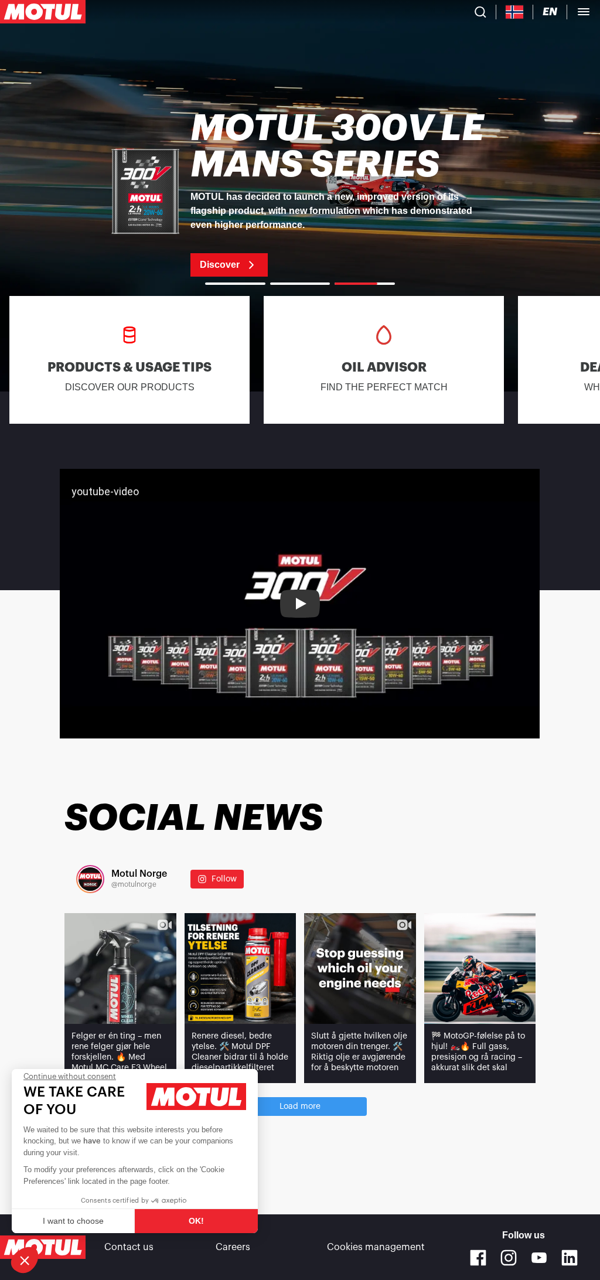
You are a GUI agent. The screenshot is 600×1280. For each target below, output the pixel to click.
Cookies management (376, 1247)
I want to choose (73, 1220)
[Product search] (480, 12)
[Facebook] (478, 1258)
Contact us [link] (129, 1247)
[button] (25, 1260)
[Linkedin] (569, 1258)
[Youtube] (539, 1258)
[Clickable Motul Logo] (43, 11)
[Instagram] (508, 1258)
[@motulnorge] (90, 879)
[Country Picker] (514, 12)
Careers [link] (233, 1247)
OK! (196, 1220)
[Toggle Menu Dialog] (584, 12)
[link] (300, 193)
